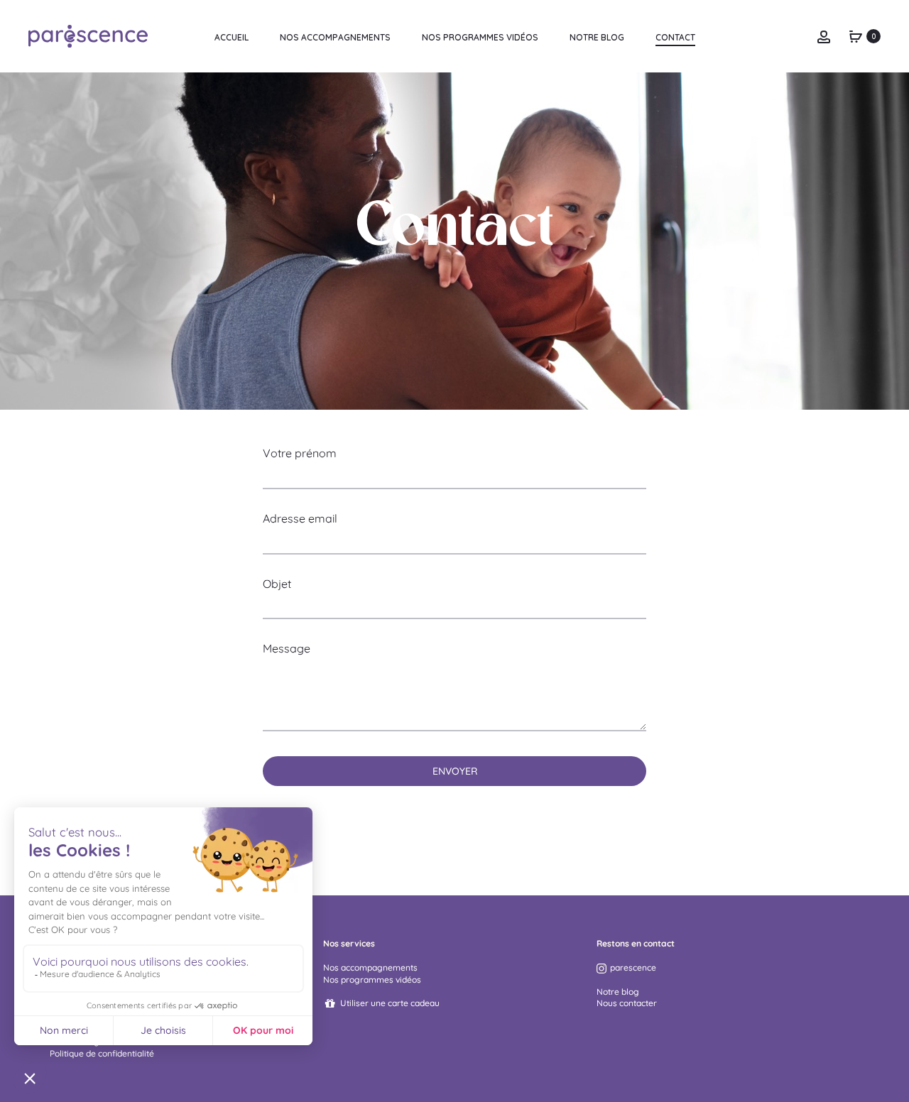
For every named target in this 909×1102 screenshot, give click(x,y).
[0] (856, 36)
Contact (675, 37)
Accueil (231, 37)
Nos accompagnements (335, 37)
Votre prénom (300, 453)
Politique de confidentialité (102, 1053)
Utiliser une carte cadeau (389, 1003)
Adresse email (300, 518)
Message (286, 648)
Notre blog (597, 37)
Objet (277, 584)
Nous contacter (627, 1003)
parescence (633, 967)
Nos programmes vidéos (480, 37)
